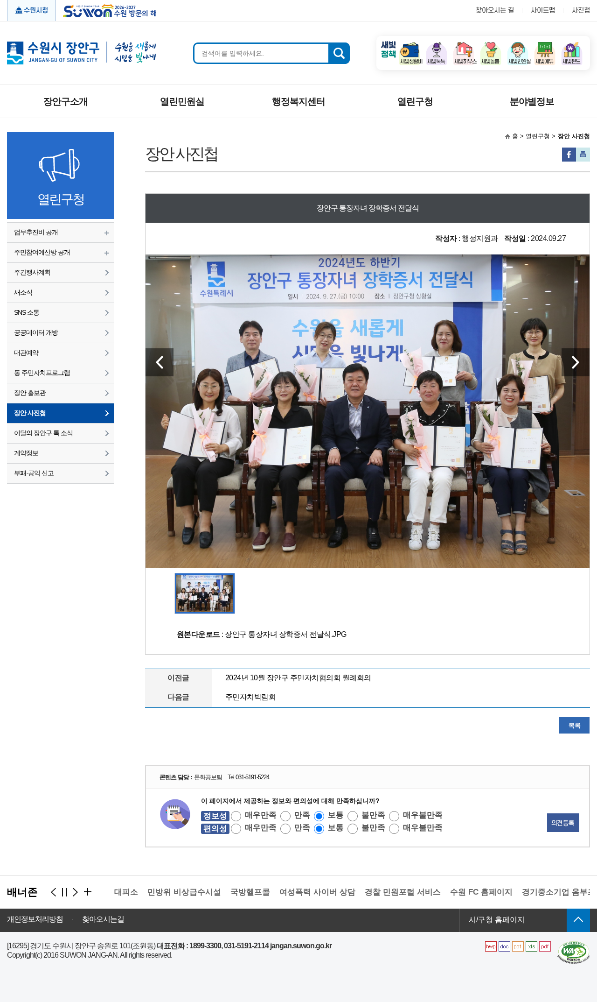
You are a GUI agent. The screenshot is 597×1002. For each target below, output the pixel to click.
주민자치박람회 (250, 697)
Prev (160, 362)
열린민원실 (182, 101)
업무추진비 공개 (36, 232)
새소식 (23, 292)
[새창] (573, 944)
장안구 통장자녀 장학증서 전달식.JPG (286, 634)
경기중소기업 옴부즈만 (542, 892)
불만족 (373, 815)
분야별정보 (532, 101)
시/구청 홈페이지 (497, 920)
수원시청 (36, 10)
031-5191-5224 (252, 777)
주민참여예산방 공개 (42, 252)
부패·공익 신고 (34, 473)
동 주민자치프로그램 (42, 372)
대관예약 (26, 352)
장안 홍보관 (30, 392)
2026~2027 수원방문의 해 (107, 10)
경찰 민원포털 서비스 (382, 892)
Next (576, 362)
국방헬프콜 (230, 892)
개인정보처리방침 (35, 919)
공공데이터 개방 (36, 332)
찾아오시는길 (103, 919)
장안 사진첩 (30, 412)
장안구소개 (65, 101)
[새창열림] (409, 45)
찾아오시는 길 (495, 10)
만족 (302, 815)
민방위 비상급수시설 (164, 892)
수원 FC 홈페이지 (461, 892)
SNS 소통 (26, 312)
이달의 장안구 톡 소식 (43, 433)
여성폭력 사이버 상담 (297, 892)
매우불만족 (423, 815)
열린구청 (415, 101)
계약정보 (26, 453)
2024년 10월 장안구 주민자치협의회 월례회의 (298, 678)
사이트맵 (543, 10)
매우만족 (261, 815)
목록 (574, 725)
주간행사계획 (32, 272)
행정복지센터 (298, 101)
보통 (336, 815)
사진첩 (581, 10)
